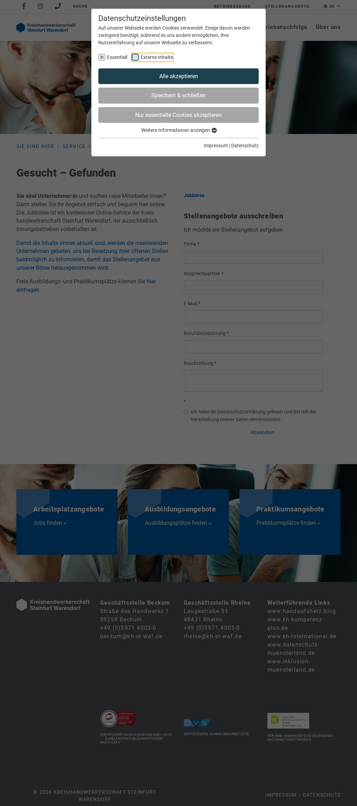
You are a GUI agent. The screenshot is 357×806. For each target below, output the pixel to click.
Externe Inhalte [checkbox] (156, 57)
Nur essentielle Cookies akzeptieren (178, 115)
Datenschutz (245, 145)
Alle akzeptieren (178, 76)
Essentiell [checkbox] (117, 57)
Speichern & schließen (178, 95)
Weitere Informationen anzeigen (176, 130)
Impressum (216, 145)
